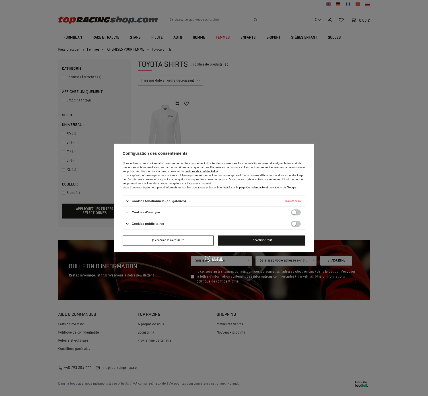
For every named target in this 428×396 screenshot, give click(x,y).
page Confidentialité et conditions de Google (267, 187)
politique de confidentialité (201, 171)
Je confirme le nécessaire (168, 240)
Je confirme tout (262, 240)
